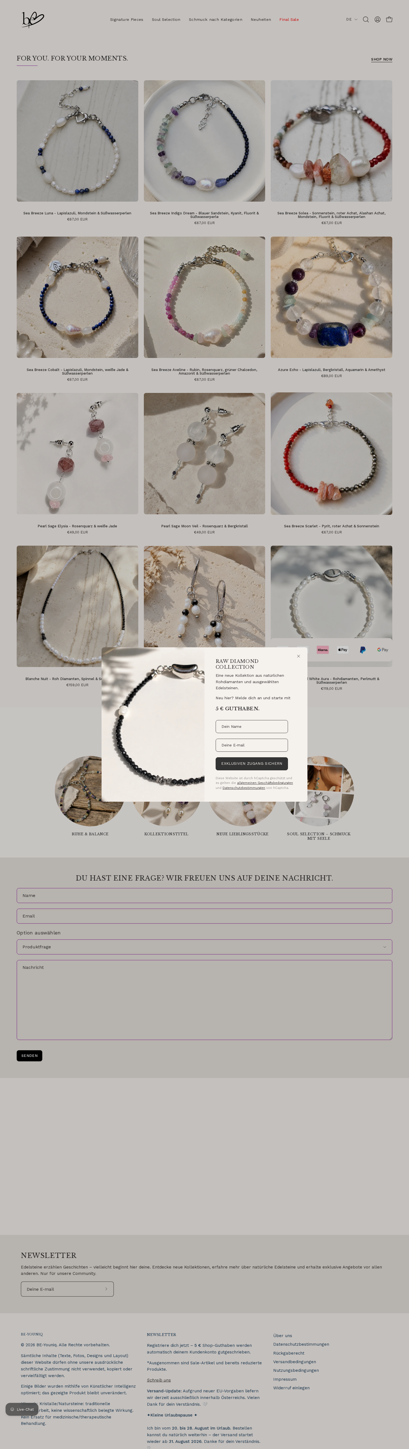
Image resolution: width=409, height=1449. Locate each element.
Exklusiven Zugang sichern (251, 763)
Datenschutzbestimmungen (244, 788)
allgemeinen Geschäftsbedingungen (265, 783)
